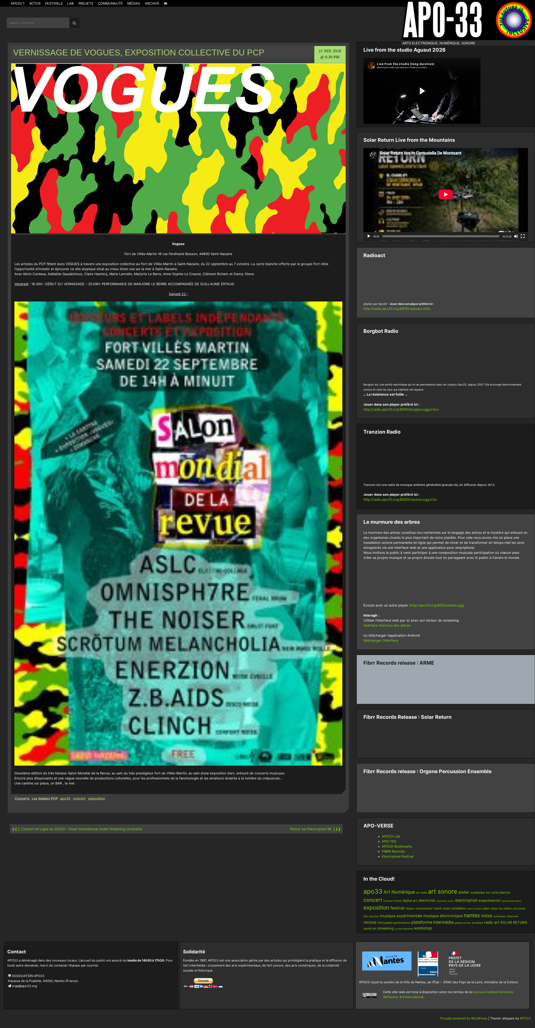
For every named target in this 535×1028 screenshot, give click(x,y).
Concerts (22, 799)
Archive (152, 3)
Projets (85, 3)
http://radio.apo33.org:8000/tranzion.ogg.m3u (400, 499)
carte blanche (500, 892)
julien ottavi (490, 908)
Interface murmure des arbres (386, 625)
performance (402, 922)
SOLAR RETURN (513, 922)
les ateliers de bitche (512, 908)
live (365, 916)
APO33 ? (17, 3)
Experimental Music (511, 901)
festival (397, 908)
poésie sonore (463, 922)
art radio (421, 892)
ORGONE (370, 923)
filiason (410, 908)
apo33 (65, 799)
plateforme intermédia (432, 922)
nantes (472, 915)
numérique (499, 916)
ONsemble (512, 916)
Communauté (110, 3)
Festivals (53, 3)
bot (488, 892)
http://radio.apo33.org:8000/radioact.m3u (396, 308)
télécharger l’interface (380, 640)
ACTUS (35, 3)
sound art (369, 928)
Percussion (385, 922)
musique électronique (443, 915)
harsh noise (442, 908)
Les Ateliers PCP (45, 799)
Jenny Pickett (474, 908)
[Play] (369, 236)
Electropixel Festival (398, 856)
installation (458, 908)
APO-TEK (389, 841)
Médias (133, 3)
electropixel (466, 900)
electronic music (445, 901)
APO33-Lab (391, 836)
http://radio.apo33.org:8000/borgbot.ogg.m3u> (401, 409)
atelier (464, 892)
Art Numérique (399, 892)
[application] (445, 194)
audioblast (478, 892)
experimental (489, 900)
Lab (70, 3)
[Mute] (516, 236)
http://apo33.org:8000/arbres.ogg (437, 605)
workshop (423, 928)
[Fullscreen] (523, 236)
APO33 (525, 1018)
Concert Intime (392, 900)
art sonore (442, 891)
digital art (410, 901)
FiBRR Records (393, 851)
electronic (427, 900)
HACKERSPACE (424, 908)
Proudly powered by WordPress (464, 1018)
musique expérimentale (401, 915)
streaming (385, 928)
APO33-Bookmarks (397, 846)
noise (486, 915)
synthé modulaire (404, 928)
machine (374, 916)
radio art (491, 922)
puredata (477, 922)
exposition (96, 799)
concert (79, 799)
